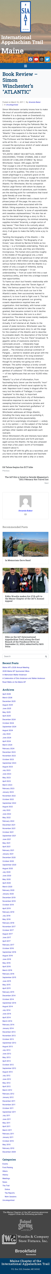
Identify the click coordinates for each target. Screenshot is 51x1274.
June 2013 (6, 1054)
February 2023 (8, 788)
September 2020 (9, 865)
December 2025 (9, 701)
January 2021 (7, 854)
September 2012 (9, 1068)
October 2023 (8, 759)
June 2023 (6, 774)
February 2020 (8, 890)
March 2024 (7, 745)
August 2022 (7, 807)
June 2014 (6, 1014)
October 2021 (8, 832)
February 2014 (8, 1025)
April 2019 (6, 908)
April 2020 (6, 883)
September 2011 (9, 1112)
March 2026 (7, 697)
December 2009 (9, 1152)
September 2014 (9, 1003)
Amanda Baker (35, 102)
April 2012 (6, 1086)
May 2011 (6, 1123)
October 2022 (8, 799)
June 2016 (6, 959)
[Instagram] (41, 59)
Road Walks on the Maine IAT (14, 682)
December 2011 (8, 1101)
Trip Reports (10, 1193)
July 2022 (6, 810)
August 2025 (7, 705)
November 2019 (9, 901)
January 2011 (7, 1137)
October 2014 (8, 999)
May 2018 (6, 919)
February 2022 (8, 821)
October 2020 (8, 861)
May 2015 (6, 985)
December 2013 (8, 1032)
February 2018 (8, 923)
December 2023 (9, 752)
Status (7, 1189)
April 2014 (6, 1017)
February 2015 (8, 992)
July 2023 (6, 770)
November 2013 (9, 1036)
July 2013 (6, 1050)
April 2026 (6, 694)
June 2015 (6, 981)
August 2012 (7, 1072)
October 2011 (7, 1108)
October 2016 (8, 948)
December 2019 (8, 897)
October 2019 (8, 905)
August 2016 (7, 956)
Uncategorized (12, 105)
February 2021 (8, 850)
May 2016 (6, 963)
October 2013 (8, 1039)
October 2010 (8, 1141)
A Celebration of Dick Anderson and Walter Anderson (23, 678)
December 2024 (9, 719)
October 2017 (8, 930)
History (5, 1175)
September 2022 (9, 803)
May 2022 (6, 817)
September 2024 (9, 727)
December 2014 (8, 995)
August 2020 (7, 868)
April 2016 (6, 966)
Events (5, 1164)
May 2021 (6, 843)
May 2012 (6, 1083)
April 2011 (6, 1126)
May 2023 (6, 777)
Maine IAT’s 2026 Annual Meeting (15, 667)
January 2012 (7, 1097)
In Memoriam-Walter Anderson (14, 675)
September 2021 (9, 836)
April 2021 (6, 846)
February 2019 (8, 912)
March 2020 (7, 887)
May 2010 (6, 1144)
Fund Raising (7, 1167)
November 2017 (8, 926)
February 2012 (8, 1094)
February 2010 (8, 1148)
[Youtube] (36, 59)
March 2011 (7, 1130)
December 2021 (8, 825)
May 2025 (6, 712)
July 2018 (6, 916)
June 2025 (6, 708)
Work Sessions (10, 1196)
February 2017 (8, 945)
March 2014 (7, 1021)
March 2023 (7, 785)
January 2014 (8, 1028)
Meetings (6, 1178)
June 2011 (6, 1119)
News (4, 1182)
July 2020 (6, 872)
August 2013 (7, 1046)
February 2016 (8, 974)
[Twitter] (47, 59)
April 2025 (6, 716)
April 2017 (6, 941)
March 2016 (7, 970)
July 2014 (6, 1010)
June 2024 (6, 738)
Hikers (5, 1171)
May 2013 (6, 1057)
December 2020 (9, 857)
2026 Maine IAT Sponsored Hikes (15, 671)
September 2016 (9, 952)
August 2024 (7, 730)
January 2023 (8, 792)
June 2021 (6, 839)
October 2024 (8, 723)
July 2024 (6, 734)
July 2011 (6, 1115)
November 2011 (8, 1104)
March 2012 (7, 1090)
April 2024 (6, 741)
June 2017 (6, 937)
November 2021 (8, 828)
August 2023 (7, 767)
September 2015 (9, 977)
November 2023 (9, 756)
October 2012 (8, 1065)
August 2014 (7, 1006)
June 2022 (6, 814)
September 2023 (9, 763)
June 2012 (6, 1079)
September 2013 (9, 1043)
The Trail (5, 1185)
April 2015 (6, 988)
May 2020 (6, 879)
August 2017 (7, 934)
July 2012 (6, 1075)
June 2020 (6, 876)
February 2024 (8, 748)
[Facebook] (30, 59)
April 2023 (6, 781)
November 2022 (9, 796)
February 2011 (8, 1134)
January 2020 (8, 894)
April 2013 (6, 1061)
